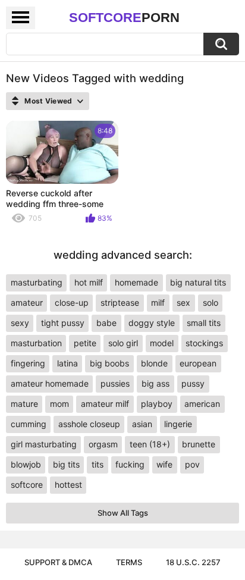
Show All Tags (123, 513)
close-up (72, 302)
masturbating (36, 282)
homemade (136, 282)
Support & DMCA (58, 562)
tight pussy (62, 323)
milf (158, 302)
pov (192, 464)
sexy (20, 323)
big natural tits (198, 282)
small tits (204, 323)
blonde (154, 363)
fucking (130, 464)
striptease (119, 302)
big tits (66, 464)
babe (106, 323)
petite (85, 343)
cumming (28, 424)
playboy (156, 404)
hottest (68, 484)
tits (97, 464)
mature (24, 404)
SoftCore (124, 17)
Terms (129, 562)
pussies (115, 383)
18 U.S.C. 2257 (193, 562)
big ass (155, 383)
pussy (193, 383)
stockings (204, 343)
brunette (198, 444)
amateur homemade (50, 383)
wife (164, 464)
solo (210, 302)
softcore (27, 484)
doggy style (151, 323)
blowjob (26, 464)
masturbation (36, 343)
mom (59, 404)
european (198, 363)
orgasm (103, 444)
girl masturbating (44, 444)
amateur (27, 302)
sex (183, 302)
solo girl (123, 343)
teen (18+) (150, 444)
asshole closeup (89, 424)
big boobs (109, 363)
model (162, 343)
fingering (28, 363)
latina (67, 363)
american (202, 404)
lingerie (178, 424)
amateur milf (105, 404)
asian (142, 424)
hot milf (88, 282)
